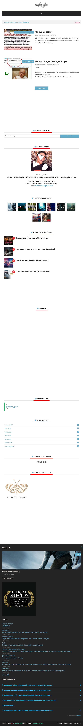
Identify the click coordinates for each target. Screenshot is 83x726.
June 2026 (42, 432)
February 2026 (42, 446)
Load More (41, 88)
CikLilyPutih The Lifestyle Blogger (13, 649)
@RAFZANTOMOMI (8, 656)
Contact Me (68, 723)
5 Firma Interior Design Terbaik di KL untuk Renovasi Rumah (22, 645)
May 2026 (42, 436)
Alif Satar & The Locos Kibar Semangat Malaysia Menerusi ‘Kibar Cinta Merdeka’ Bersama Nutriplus (36, 664)
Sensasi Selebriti (7, 637)
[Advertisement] (41, 107)
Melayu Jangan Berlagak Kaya (51, 61)
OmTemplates (19, 723)
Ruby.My (5, 662)
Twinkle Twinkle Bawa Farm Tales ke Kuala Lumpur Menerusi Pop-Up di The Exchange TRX (33, 671)
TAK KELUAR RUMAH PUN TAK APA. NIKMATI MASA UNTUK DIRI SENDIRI (24, 632)
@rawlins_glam (12, 407)
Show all (77, 22)
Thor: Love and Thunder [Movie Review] (32, 260)
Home (60, 723)
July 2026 (42, 428)
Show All (6, 675)
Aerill (3, 643)
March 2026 (42, 443)
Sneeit (78, 715)
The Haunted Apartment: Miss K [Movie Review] (35, 249)
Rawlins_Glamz (38, 723)
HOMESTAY (6, 626)
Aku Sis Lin (5, 630)
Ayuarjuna (5, 669)
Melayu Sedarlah (43, 31)
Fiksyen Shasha (7, 624)
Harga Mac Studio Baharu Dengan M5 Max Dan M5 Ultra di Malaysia (25, 639)
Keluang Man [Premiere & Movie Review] (32, 238)
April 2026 (42, 439)
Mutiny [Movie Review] (11, 571)
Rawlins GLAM (40, 35)
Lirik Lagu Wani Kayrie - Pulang (12, 658)
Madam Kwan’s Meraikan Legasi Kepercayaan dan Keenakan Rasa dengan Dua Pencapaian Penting (37, 651)
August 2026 (42, 425)
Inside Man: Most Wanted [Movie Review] (33, 272)
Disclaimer (77, 723)
